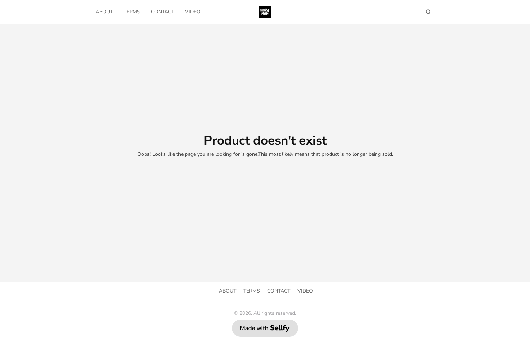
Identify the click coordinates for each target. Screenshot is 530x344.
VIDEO (192, 11)
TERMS (132, 11)
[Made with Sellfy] (265, 328)
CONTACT (162, 11)
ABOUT (104, 11)
